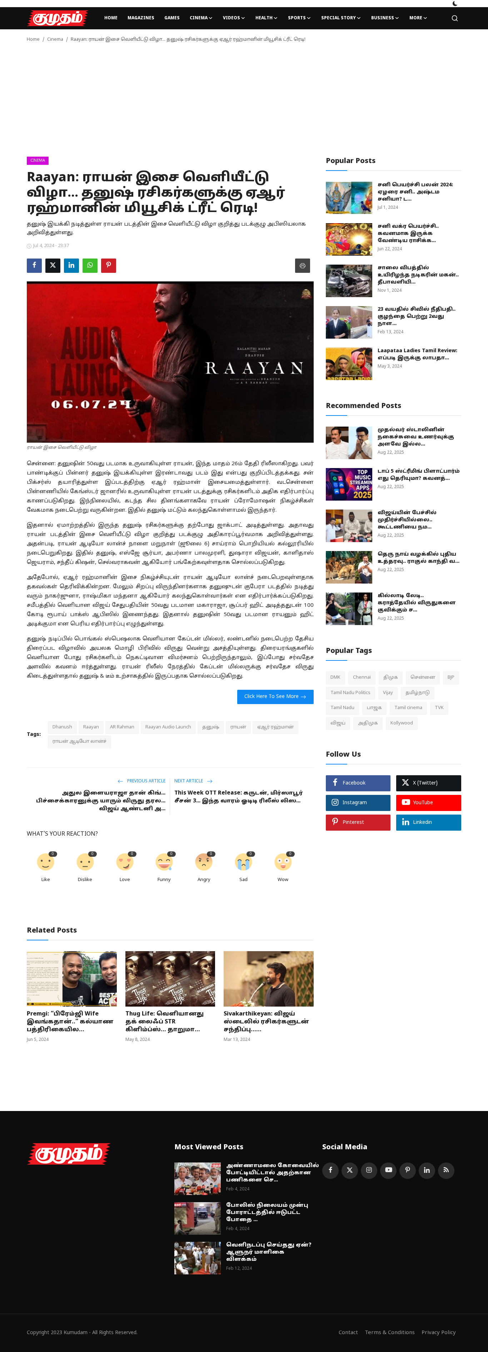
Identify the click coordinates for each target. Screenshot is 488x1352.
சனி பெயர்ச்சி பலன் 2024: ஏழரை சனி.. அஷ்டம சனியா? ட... (415, 192)
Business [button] (382, 18)
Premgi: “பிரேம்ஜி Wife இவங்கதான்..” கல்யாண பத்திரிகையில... (70, 1022)
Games (172, 18)
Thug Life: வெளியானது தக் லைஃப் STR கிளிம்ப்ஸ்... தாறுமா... (164, 1022)
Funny (164, 880)
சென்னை (422, 677)
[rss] (446, 1170)
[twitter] (350, 1170)
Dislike (85, 880)
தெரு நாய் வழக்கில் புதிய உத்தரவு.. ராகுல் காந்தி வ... (418, 558)
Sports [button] (297, 18)
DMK (335, 677)
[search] (454, 18)
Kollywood (401, 723)
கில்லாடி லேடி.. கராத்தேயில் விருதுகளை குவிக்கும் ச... (417, 603)
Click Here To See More (271, 697)
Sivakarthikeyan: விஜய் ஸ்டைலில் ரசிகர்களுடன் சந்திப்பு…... (266, 1022)
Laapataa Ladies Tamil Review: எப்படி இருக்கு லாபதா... (417, 354)
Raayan (91, 727)
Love (125, 880)
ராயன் (238, 727)
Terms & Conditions (390, 1332)
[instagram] (369, 1170)
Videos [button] (231, 18)
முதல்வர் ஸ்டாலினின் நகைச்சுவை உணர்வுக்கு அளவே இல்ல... (416, 437)
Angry (204, 880)
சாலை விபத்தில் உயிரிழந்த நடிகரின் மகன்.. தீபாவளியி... (418, 275)
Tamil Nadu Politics (350, 692)
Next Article (189, 781)
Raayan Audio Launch (168, 727)
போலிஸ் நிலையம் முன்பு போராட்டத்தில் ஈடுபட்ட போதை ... (267, 1212)
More (415, 18)
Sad (243, 880)
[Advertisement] (244, 103)
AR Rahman (122, 727)
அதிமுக (368, 723)
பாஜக (374, 708)
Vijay (388, 692)
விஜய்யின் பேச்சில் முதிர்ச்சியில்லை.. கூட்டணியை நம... (407, 520)
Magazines (141, 18)
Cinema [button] (199, 18)
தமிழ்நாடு (417, 692)
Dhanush (62, 727)
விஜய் (337, 723)
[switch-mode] (455, 3)
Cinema (55, 40)
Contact (348, 1332)
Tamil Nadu (342, 708)
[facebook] (330, 1170)
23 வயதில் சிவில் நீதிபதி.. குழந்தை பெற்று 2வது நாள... (416, 316)
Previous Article (145, 781)
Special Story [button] (338, 18)
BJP (451, 677)
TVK (439, 708)
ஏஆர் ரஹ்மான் (275, 727)
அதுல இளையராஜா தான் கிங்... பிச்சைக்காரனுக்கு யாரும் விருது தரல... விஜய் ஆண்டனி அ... (100, 801)
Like (45, 880)
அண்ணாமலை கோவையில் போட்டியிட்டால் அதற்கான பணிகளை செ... (272, 1173)
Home (111, 18)
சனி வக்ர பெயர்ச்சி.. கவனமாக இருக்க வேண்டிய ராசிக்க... (408, 233)
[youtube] (388, 1170)
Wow (283, 880)
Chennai (362, 677)
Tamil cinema (408, 708)
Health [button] (264, 18)
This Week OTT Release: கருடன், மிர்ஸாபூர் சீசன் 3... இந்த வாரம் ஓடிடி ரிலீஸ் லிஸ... (238, 797)
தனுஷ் (210, 727)
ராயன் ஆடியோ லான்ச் (79, 741)
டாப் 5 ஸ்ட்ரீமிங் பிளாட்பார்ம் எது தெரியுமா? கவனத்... (419, 475)
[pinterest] (407, 1170)
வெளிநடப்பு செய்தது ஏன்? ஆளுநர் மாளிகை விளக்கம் (269, 1252)
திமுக (390, 677)
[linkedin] (427, 1170)
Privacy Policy (439, 1332)
